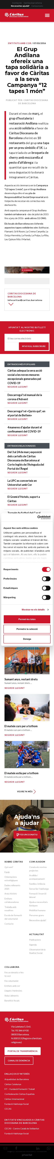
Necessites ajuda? (20, 6)
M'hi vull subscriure (34, 346)
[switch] (46, 578)
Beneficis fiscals (12, 1000)
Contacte (17, 3)
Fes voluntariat (11, 981)
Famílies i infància (37, 884)
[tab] (47, 15)
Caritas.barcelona (33, 3)
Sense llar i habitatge (39, 888)
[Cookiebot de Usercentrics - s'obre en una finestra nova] (38, 517)
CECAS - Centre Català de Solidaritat (21, 1128)
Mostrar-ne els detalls (33, 609)
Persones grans (36, 915)
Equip (7, 872)
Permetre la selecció (27, 629)
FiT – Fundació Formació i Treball (19, 1089)
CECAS (7, 1108)
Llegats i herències (13, 990)
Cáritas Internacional (14, 1099)
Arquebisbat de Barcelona (16, 1079)
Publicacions (35, 939)
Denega (27, 639)
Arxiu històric (10, 893)
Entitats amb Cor (19, 43)
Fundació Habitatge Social (16, 1104)
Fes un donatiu (28, 834)
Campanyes (37, 6)
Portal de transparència (23, 1051)
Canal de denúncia (19, 1060)
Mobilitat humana (37, 910)
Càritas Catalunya (12, 1084)
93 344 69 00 (22, 1030)
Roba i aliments (11, 995)
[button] (47, 15)
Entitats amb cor (12, 986)
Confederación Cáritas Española (19, 1094)
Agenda (33, 944)
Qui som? (8, 867)
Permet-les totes (27, 619)
